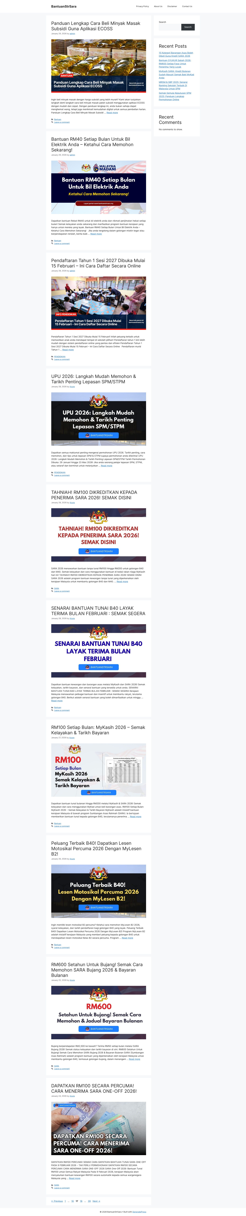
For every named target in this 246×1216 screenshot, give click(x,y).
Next (96, 1201)
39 (89, 1201)
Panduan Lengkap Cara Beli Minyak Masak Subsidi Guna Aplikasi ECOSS (95, 26)
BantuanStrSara (63, 6)
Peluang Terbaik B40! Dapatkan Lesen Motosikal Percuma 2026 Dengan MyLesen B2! (96, 848)
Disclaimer (172, 6)
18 (81, 1201)
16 (72, 1201)
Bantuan (57, 119)
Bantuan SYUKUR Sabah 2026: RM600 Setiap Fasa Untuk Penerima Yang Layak (175, 63)
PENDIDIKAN (59, 356)
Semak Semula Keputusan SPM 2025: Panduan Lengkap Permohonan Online (175, 96)
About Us (158, 6)
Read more (112, 112)
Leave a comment (62, 122)
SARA (56, 588)
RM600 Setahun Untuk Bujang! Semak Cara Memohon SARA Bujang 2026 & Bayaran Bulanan (97, 970)
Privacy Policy (142, 6)
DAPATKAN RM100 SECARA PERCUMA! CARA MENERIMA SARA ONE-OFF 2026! (94, 1088)
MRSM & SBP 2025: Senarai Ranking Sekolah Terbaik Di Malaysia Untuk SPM (173, 85)
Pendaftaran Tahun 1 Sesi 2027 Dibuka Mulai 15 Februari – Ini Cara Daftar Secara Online (98, 263)
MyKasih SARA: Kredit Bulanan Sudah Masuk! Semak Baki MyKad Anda (176, 74)
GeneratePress (139, 1212)
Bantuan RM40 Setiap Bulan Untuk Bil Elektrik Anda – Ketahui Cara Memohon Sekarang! (92, 144)
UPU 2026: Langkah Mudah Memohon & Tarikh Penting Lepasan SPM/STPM (93, 379)
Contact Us (187, 6)
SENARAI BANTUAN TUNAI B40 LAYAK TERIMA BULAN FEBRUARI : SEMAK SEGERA (98, 610)
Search (162, 22)
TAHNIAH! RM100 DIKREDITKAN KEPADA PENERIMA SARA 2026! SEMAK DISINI (94, 495)
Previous (57, 1201)
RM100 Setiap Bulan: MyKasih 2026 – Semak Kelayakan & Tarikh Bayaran (98, 730)
